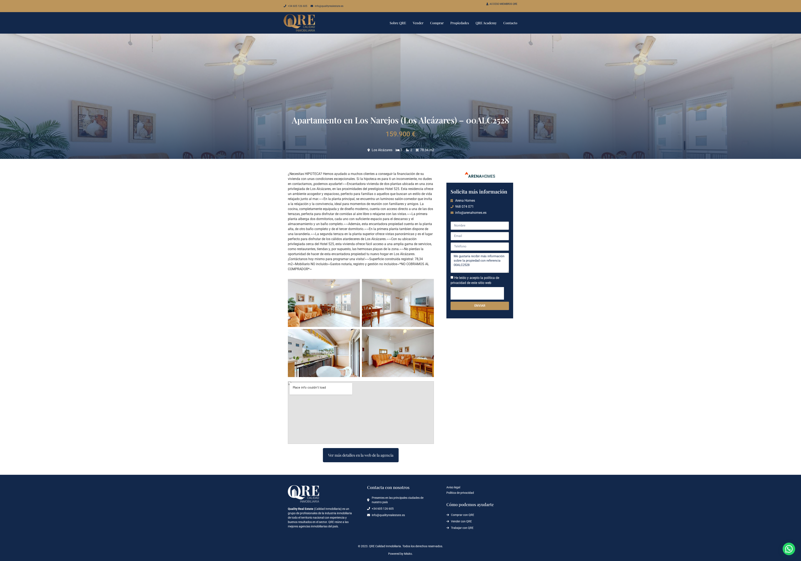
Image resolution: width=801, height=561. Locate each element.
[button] (789, 549)
